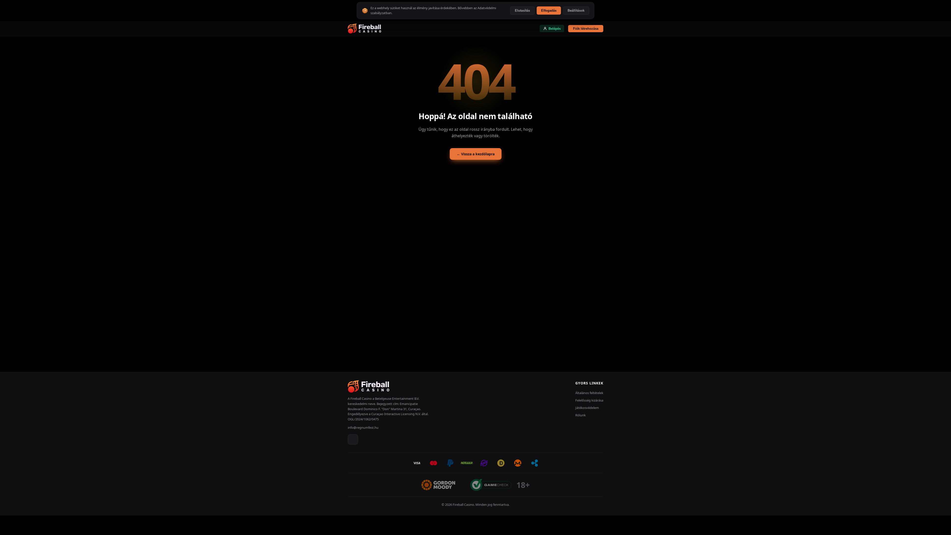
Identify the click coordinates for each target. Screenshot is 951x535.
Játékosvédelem (587, 407)
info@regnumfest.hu (363, 427)
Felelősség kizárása (589, 400)
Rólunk (580, 415)
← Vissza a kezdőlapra (476, 154)
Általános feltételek (589, 393)
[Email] (353, 439)
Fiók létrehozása (585, 28)
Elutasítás (522, 10)
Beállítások (576, 10)
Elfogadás (548, 10)
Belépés (555, 28)
